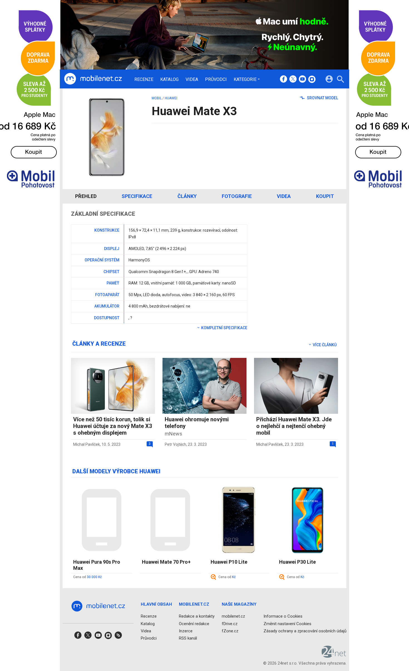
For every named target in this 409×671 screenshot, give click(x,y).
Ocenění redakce (194, 623)
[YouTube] (302, 79)
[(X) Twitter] (293, 79)
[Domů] (93, 79)
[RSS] (118, 637)
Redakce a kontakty (197, 616)
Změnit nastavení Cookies (287, 623)
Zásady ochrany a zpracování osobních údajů (304, 630)
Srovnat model (322, 98)
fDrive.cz (230, 623)
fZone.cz (230, 630)
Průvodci (216, 79)
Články (187, 196)
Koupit (325, 196)
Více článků (324, 345)
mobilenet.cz (233, 616)
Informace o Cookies (282, 616)
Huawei (171, 98)
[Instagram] (312, 79)
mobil (157, 98)
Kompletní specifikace (223, 328)
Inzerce (186, 630)
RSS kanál (188, 638)
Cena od (87, 577)
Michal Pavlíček (86, 444)
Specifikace (137, 196)
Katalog (169, 79)
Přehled (86, 196)
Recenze (143, 79)
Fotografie (237, 196)
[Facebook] (283, 79)
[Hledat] (340, 80)
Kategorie (245, 79)
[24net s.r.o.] (334, 655)
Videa (192, 79)
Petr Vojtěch (175, 444)
